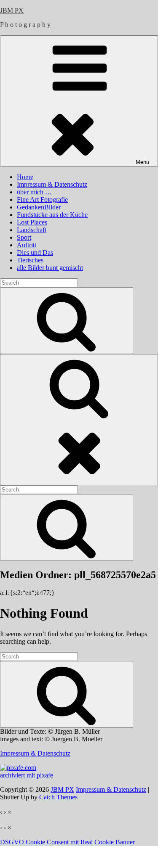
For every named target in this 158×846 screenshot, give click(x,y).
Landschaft (31, 229)
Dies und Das (35, 252)
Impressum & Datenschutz (52, 184)
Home (25, 176)
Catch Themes (58, 797)
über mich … (34, 192)
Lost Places (32, 222)
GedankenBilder (39, 207)
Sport (24, 237)
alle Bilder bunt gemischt (50, 267)
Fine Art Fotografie (42, 199)
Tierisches (30, 260)
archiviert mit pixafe (26, 775)
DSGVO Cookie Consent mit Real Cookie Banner (67, 842)
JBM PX (12, 10)
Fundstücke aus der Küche (52, 214)
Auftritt (26, 245)
